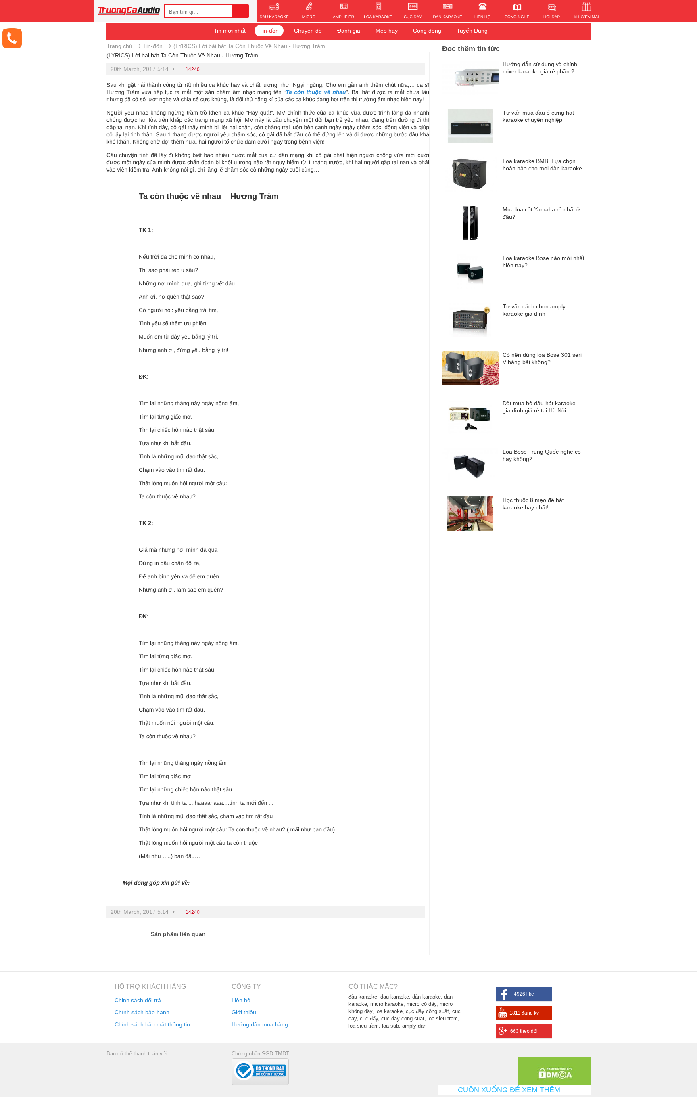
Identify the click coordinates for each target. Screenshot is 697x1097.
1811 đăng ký (524, 1013)
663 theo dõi (524, 1031)
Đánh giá (348, 30)
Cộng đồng (427, 30)
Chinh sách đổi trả (138, 1000)
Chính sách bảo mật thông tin (152, 1024)
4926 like (524, 994)
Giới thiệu (244, 1012)
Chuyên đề (308, 30)
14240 (193, 69)
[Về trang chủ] (129, 12)
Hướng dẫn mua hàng (260, 1024)
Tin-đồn (269, 30)
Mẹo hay (387, 30)
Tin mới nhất (230, 30)
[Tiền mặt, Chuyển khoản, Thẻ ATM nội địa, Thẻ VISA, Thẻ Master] (134, 1069)
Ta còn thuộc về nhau (316, 92)
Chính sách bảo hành (142, 1012)
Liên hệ (241, 1000)
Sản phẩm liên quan (178, 934)
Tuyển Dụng (472, 30)
